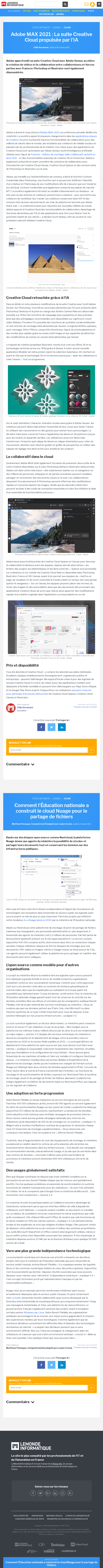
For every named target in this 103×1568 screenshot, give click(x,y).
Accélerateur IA (60, 11)
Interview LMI (46, 14)
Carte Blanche (41, 11)
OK (91, 750)
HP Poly (27, 11)
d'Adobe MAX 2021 (49, 132)
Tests (91, 11)
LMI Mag (60, 14)
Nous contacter (20, 1516)
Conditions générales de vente (29, 1519)
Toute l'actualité (41, 27)
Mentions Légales (54, 1516)
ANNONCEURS (37, 1516)
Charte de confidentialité (78, 1516)
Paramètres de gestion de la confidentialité (67, 1519)
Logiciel (57, 27)
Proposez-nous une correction (85, 707)
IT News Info (56, 1464)
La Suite (16, 1297)
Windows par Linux (34, 1312)
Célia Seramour (25, 707)
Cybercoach (78, 11)
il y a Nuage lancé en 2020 (38, 920)
